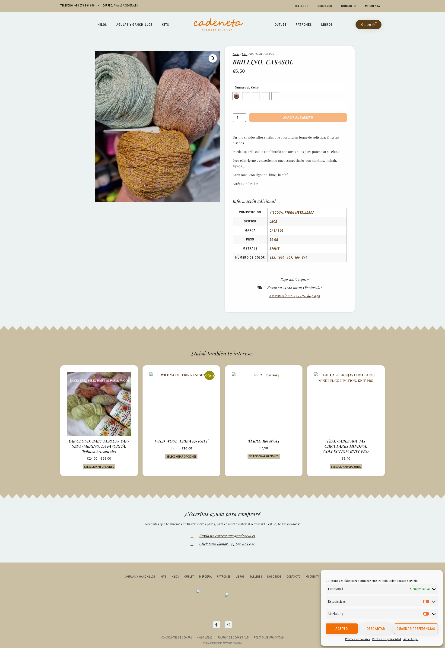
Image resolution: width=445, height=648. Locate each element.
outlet (189, 576)
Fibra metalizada (300, 212)
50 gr (274, 239)
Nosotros (325, 6)
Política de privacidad (386, 639)
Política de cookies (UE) (233, 637)
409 (297, 257)
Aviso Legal (410, 639)
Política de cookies (357, 639)
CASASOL (276, 230)
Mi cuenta (372, 6)
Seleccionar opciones (99, 466)
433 (272, 257)
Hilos (102, 24)
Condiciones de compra (176, 637)
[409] (265, 96)
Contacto (348, 6)
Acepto (341, 629)
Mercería (205, 576)
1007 (281, 257)
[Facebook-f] (216, 624)
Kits (165, 24)
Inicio (236, 54)
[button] (213, 58)
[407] (256, 96)
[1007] (246, 96)
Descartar (376, 629)
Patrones (304, 24)
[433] (236, 96)
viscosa (276, 212)
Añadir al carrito (298, 117)
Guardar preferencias (416, 629)
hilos (244, 54)
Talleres (301, 6)
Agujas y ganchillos (134, 24)
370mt (275, 248)
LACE (273, 221)
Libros (327, 24)
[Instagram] (228, 624)
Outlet (280, 24)
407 (289, 257)
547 (305, 257)
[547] (275, 96)
